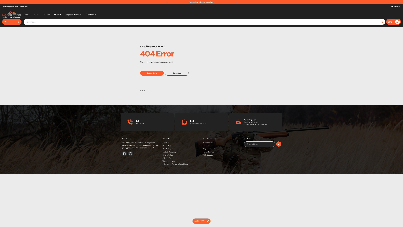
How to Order (167, 149)
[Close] (208, 221)
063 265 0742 (24, 6)
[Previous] (167, 2)
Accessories (208, 143)
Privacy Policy (167, 158)
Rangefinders (208, 152)
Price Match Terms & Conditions (175, 164)
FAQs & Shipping (169, 152)
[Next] (236, 2)
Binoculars (207, 146)
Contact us (166, 146)
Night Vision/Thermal (211, 149)
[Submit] (278, 144)
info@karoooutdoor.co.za (10, 6)
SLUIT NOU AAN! (199, 221)
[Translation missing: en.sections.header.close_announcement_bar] (400, 2)
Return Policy (167, 155)
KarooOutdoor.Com (151, 90)
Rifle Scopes (208, 155)
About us (165, 143)
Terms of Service (168, 161)
